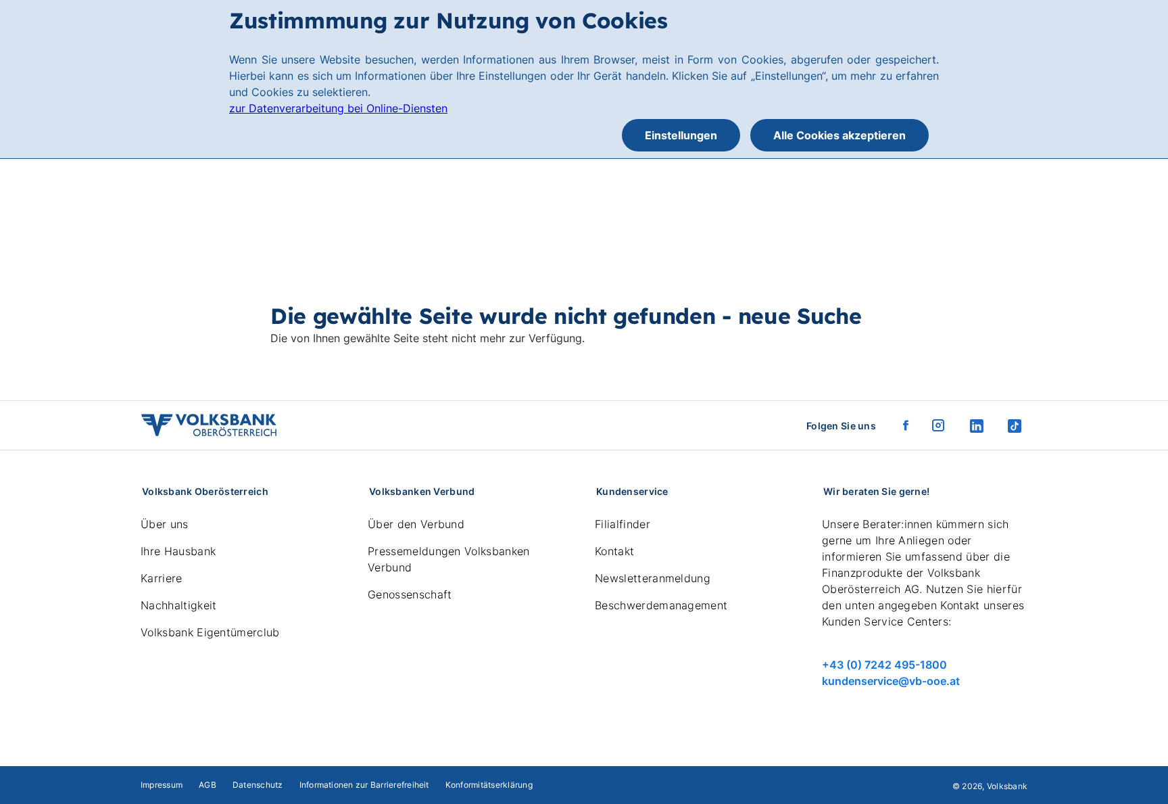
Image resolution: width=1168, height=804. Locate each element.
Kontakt (614, 551)
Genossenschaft (410, 594)
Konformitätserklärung (489, 785)
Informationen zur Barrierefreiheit (364, 785)
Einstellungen (681, 135)
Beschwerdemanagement (661, 605)
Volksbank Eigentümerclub (210, 632)
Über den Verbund (416, 524)
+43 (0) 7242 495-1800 (884, 664)
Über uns (165, 524)
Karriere (161, 578)
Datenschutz (258, 785)
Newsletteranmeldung (652, 578)
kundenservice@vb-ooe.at (891, 681)
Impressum (161, 785)
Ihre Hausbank (178, 551)
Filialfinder (622, 524)
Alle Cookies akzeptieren (839, 135)
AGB (207, 785)
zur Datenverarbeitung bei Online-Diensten (338, 108)
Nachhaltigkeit (178, 605)
